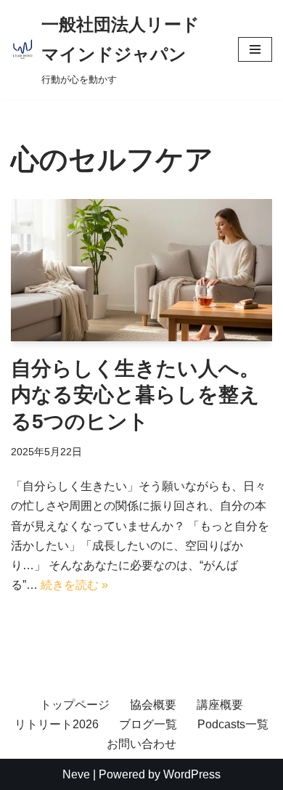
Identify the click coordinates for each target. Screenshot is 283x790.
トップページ (75, 705)
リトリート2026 (57, 724)
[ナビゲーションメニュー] (255, 49)
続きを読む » (74, 585)
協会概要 (153, 705)
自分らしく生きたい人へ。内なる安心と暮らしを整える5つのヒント (135, 395)
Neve (76, 774)
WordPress (192, 774)
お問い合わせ (141, 744)
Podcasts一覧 (232, 724)
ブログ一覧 (148, 724)
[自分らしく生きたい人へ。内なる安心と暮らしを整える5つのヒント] (141, 270)
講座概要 (220, 705)
